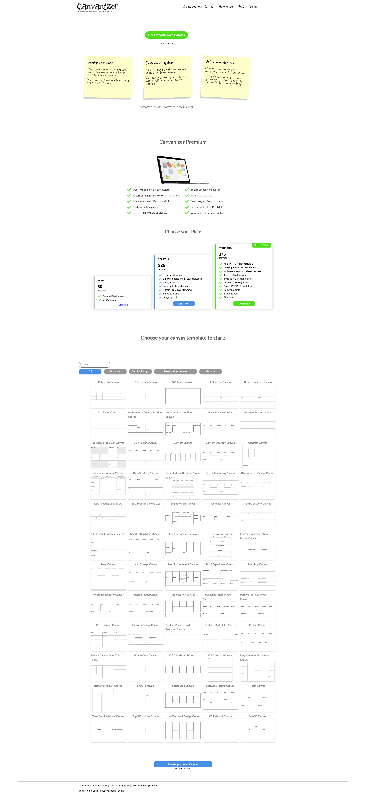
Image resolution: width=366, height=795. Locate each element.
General (210, 371)
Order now (183, 303)
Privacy (104, 791)
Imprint (112, 791)
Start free (123, 305)
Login (253, 6)
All (90, 371)
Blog (81, 791)
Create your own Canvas (198, 6)
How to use (226, 6)
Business (115, 371)
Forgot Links (92, 791)
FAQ (241, 6)
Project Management (176, 371)
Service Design (140, 371)
